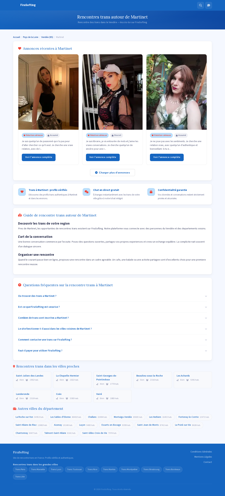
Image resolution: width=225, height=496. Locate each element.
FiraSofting (28, 5)
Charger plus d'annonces (114, 172)
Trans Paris (20, 469)
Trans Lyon (56, 469)
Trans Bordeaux (172, 469)
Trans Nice (92, 469)
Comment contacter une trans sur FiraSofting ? (45, 340)
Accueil (16, 37)
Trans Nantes (109, 469)
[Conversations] (208, 5)
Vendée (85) (47, 37)
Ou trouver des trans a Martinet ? (37, 296)
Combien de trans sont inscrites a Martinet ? (43, 318)
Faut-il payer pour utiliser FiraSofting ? (40, 351)
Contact (208, 462)
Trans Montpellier (129, 469)
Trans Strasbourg (151, 469)
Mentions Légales (203, 456)
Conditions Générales (201, 451)
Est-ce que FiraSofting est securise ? (39, 307)
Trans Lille (20, 476)
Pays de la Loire (30, 37)
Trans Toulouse (74, 469)
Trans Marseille (38, 469)
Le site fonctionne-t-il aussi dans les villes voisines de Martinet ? (55, 329)
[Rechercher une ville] (200, 5)
